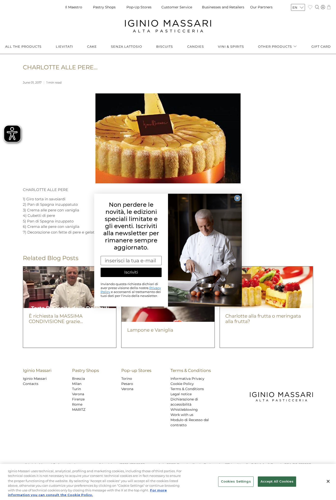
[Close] (328, 481)
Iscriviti (131, 272)
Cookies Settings (236, 482)
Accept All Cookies (276, 482)
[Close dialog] (237, 198)
